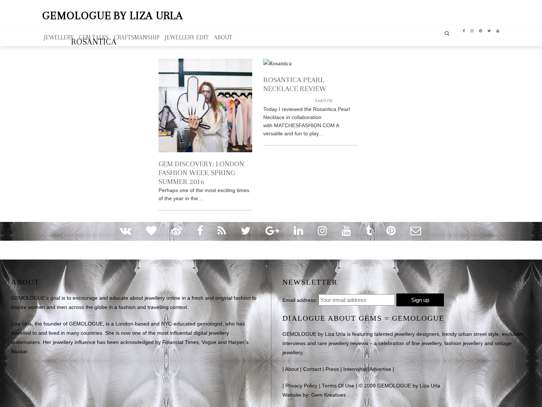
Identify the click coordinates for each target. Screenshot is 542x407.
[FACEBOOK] (464, 30)
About (292, 369)
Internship (354, 369)
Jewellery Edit (187, 37)
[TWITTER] (489, 30)
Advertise (380, 369)
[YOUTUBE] (498, 30)
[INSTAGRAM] (472, 30)
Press (332, 369)
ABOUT (223, 37)
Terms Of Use (338, 386)
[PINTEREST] (480, 30)
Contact (312, 369)
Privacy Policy (301, 386)
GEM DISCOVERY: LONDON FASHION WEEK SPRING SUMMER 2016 (201, 173)
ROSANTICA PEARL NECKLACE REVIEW (297, 89)
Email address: (299, 300)
